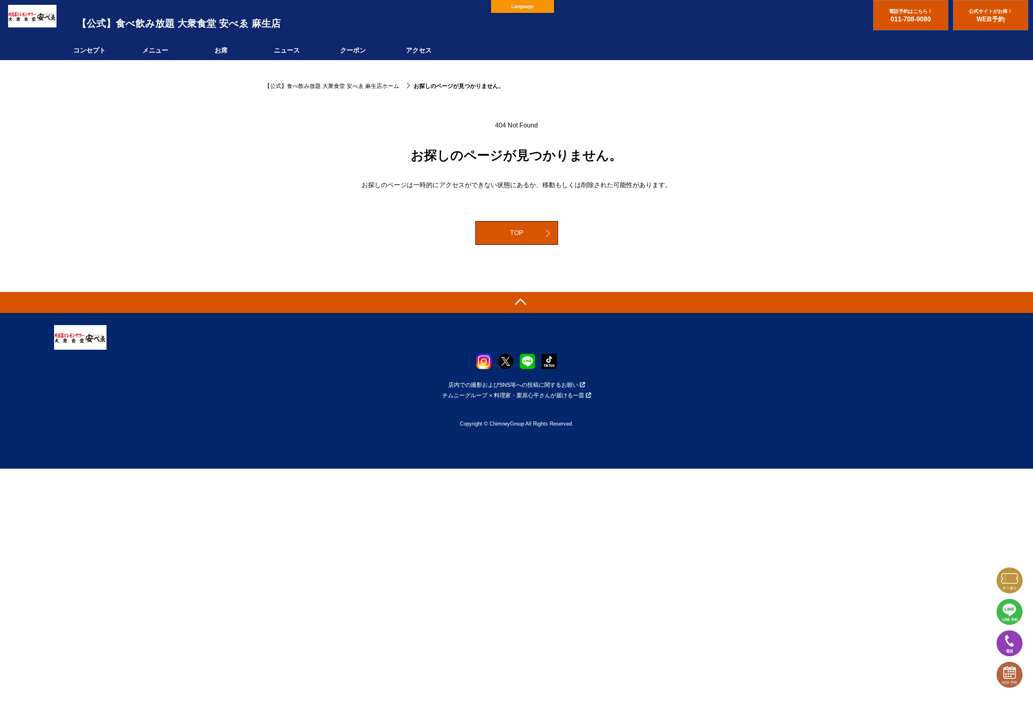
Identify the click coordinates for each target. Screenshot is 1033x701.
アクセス (419, 50)
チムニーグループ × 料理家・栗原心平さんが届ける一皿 (513, 395)
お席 (221, 50)
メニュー (155, 50)
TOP (516, 232)
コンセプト (89, 50)
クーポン (353, 50)
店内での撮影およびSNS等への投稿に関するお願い (513, 385)
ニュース (287, 50)
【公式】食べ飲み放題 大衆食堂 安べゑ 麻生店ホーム (331, 86)
